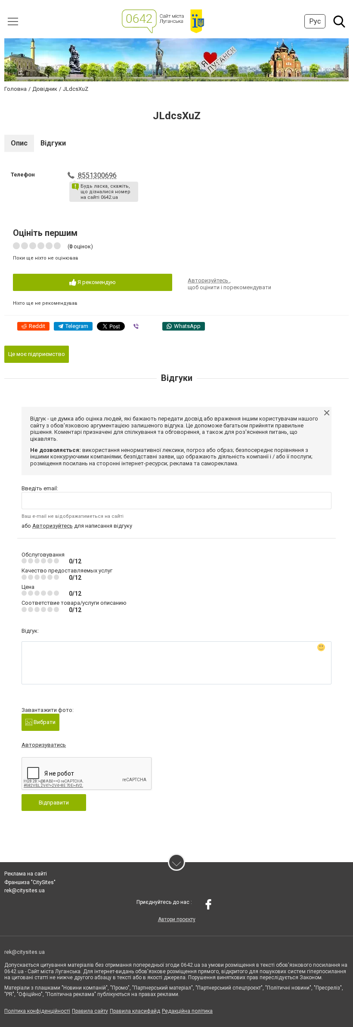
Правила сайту (90, 1011)
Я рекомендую (96, 282)
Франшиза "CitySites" (30, 882)
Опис (19, 143)
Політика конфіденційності (37, 1011)
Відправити (54, 802)
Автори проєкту (176, 919)
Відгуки (53, 143)
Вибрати (44, 722)
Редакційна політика (187, 1011)
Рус (315, 21)
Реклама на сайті (25, 874)
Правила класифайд (135, 1011)
